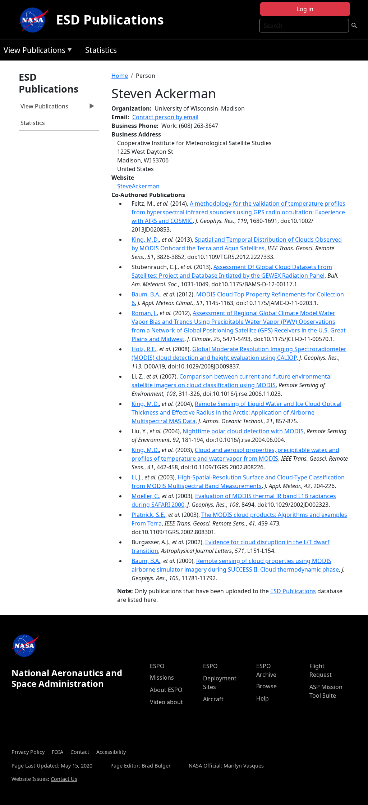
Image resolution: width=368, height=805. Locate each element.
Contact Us (64, 778)
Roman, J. (144, 313)
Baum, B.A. (146, 294)
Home (119, 76)
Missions (162, 677)
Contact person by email (165, 117)
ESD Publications (110, 19)
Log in (305, 9)
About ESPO (166, 690)
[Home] (35, 20)
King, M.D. (145, 239)
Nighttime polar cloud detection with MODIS (243, 431)
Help (262, 698)
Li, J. (137, 477)
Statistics (101, 50)
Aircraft (213, 699)
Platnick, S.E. (148, 515)
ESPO (157, 666)
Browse (266, 686)
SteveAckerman (138, 186)
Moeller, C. (145, 496)
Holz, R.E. (144, 349)
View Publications (32, 51)
